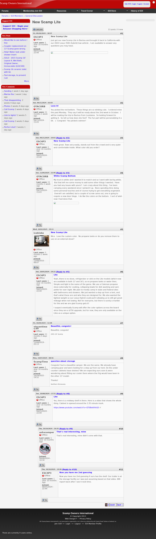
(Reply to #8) (63, 394)
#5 (121, 229)
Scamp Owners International (16, 3)
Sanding (7, 91)
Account (146, 4)
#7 (121, 323)
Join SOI (128, 4)
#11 (121, 469)
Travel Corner (86, 11)
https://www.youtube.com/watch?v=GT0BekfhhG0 (77, 407)
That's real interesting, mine (71, 432)
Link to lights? (10, 115)
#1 (121, 33)
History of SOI (137, 10)
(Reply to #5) (63, 272)
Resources (60, 11)
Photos (7, 106)
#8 (121, 358)
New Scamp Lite (62, 141)
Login (134, 4)
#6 (121, 272)
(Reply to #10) (69, 469)
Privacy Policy (85, 519)
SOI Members (17, 16)
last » (120, 505)
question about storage (63, 361)
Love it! (55, 106)
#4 (121, 173)
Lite (56, 275)
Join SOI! (58, 524)
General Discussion (34, 16)
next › (113, 505)
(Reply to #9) (66, 429)
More (26, 81)
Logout (139, 4)
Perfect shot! (10, 127)
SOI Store (111, 11)
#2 (121, 103)
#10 (121, 429)
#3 (121, 138)
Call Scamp (9, 109)
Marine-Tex (9, 94)
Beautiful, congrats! (61, 326)
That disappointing (12, 100)
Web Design (71, 519)
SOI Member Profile (93, 524)
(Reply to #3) (63, 173)
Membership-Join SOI (32, 10)
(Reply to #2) (63, 138)
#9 (121, 394)
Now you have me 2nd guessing (75, 472)
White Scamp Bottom (65, 176)
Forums (5, 10)
